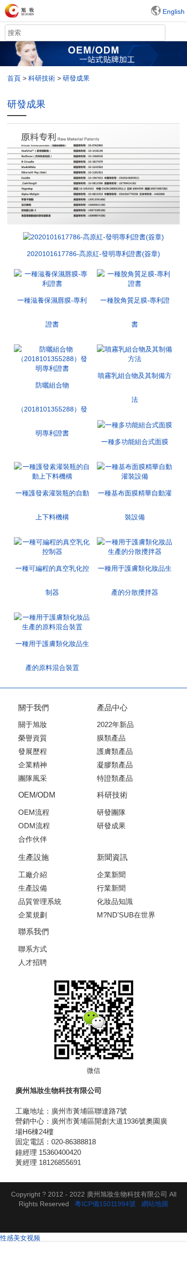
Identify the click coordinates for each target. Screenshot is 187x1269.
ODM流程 (34, 826)
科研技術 (41, 78)
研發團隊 (111, 812)
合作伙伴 (32, 839)
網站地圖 (154, 1204)
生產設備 (32, 888)
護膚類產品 (115, 751)
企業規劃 (32, 915)
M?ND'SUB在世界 (126, 915)
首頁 (14, 78)
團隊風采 (32, 778)
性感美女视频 (20, 1238)
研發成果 (111, 826)
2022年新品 (115, 724)
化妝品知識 (115, 901)
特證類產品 (115, 778)
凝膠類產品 (115, 765)
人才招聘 (32, 962)
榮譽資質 (32, 738)
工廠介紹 (32, 874)
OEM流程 (33, 812)
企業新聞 (111, 874)
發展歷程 (32, 751)
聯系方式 (32, 949)
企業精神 (32, 765)
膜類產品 (111, 738)
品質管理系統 (39, 901)
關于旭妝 (32, 724)
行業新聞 (111, 888)
